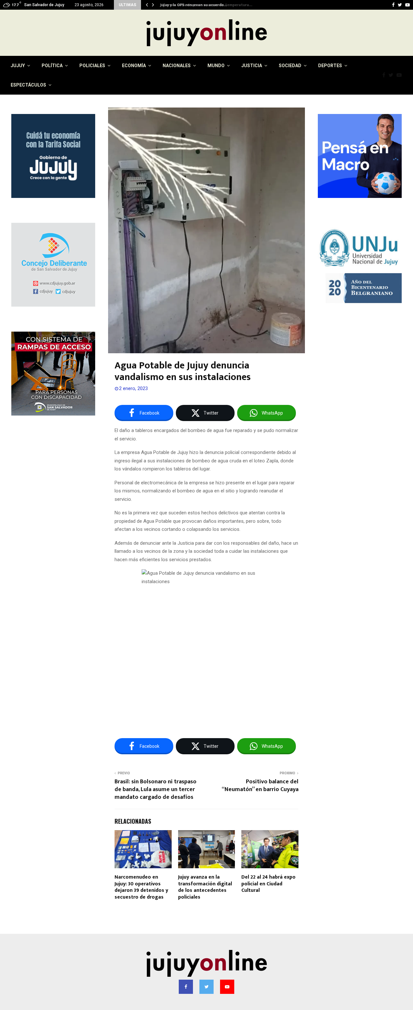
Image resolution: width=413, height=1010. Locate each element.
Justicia (251, 65)
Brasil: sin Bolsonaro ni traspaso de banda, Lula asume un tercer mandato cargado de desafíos (155, 789)
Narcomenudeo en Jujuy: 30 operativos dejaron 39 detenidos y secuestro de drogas (141, 887)
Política (52, 65)
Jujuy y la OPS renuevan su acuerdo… (192, 5)
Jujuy (18, 65)
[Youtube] (401, 75)
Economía (134, 65)
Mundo (216, 65)
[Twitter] (392, 75)
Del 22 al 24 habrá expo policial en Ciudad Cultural (268, 884)
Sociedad (290, 65)
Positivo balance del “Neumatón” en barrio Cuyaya (260, 785)
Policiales (92, 65)
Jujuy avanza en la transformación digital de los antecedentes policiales (205, 887)
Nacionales (177, 65)
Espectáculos (28, 85)
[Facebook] (385, 75)
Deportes (330, 65)
